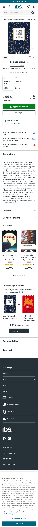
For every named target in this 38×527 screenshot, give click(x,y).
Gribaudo (27, 68)
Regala (20, 113)
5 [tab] (22, 275)
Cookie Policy (8, 514)
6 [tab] (24, 275)
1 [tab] (13, 275)
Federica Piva (8, 68)
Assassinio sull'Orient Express (28, 256)
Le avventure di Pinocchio (9, 256)
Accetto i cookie (19, 524)
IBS (10, 101)
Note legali (7, 350)
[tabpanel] (19, 38)
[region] (19, 499)
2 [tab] (15, 275)
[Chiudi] (35, 475)
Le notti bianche (9, 316)
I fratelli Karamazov (28, 317)
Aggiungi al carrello (20, 107)
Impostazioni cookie (19, 518)
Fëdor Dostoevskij (17, 66)
